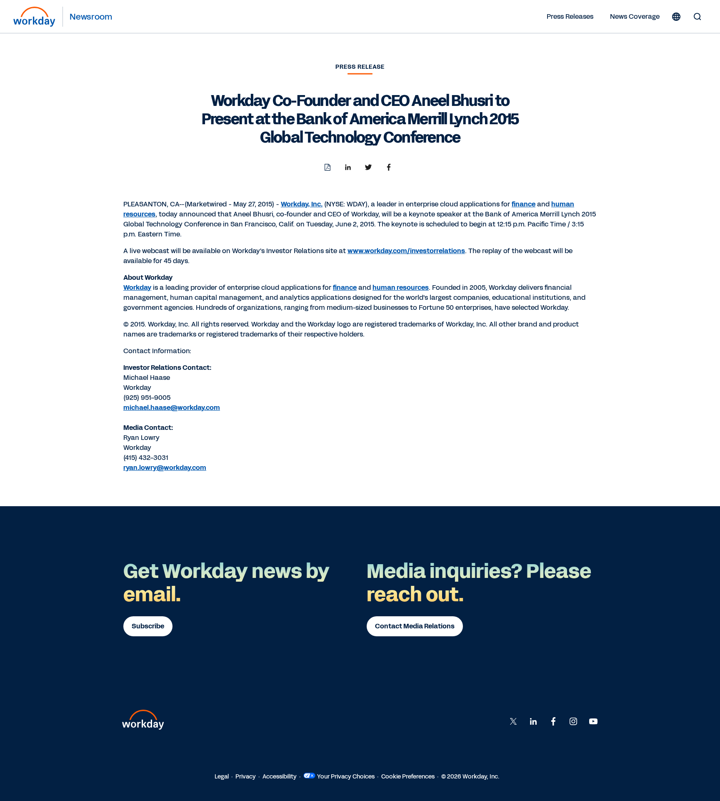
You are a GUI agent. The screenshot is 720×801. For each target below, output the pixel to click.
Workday (137, 287)
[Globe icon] (676, 17)
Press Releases (570, 16)
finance (523, 204)
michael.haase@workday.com (171, 407)
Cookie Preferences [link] (408, 777)
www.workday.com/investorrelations (406, 251)
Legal (222, 777)
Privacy (245, 777)
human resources (400, 287)
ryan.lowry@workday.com (164, 467)
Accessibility (279, 777)
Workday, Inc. (301, 204)
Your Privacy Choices (346, 777)
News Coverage (635, 16)
